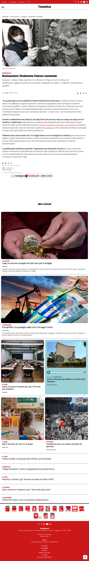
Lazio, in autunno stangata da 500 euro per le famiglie (27, 263)
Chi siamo (45, 546)
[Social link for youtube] (84, 2)
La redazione (12, 2)
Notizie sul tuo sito (44, 552)
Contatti (4, 2)
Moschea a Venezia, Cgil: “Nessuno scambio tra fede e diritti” (28, 479)
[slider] (66, 372)
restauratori (6, 170)
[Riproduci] (48, 372)
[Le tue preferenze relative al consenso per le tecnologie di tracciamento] (85, 557)
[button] (78, 93)
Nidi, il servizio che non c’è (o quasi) (17, 444)
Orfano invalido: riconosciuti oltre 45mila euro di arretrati (26, 459)
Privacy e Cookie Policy (44, 557)
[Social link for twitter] (76, 2)
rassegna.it (24, 16)
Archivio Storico (14, 16)
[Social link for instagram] (81, 2)
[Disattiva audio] (85, 372)
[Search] (29, 2)
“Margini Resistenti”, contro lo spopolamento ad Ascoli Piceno (28, 469)
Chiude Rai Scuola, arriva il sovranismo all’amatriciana (25, 500)
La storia (44, 555)
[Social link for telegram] (87, 2)
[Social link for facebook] (78, 2)
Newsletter (21, 2)
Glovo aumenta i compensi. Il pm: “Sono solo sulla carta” (26, 489)
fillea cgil (9, 168)
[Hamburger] (3, 7)
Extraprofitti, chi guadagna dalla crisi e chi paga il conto (27, 327)
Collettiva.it (44, 528)
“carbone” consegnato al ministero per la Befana (57, 125)
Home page (5, 16)
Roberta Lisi (5, 447)
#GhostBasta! (48, 128)
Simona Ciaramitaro (52, 384)
